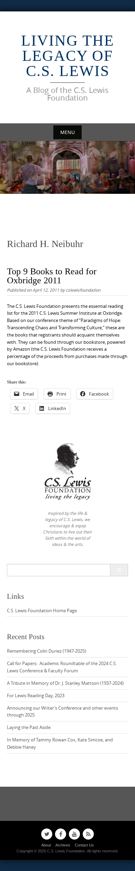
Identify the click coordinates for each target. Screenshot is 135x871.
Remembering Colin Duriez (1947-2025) (46, 651)
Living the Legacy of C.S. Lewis (67, 55)
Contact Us (84, 845)
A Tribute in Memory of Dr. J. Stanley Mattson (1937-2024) (65, 683)
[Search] (119, 570)
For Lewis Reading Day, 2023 (35, 695)
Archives (62, 845)
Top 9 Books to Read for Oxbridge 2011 (52, 275)
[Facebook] (60, 834)
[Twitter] (46, 834)
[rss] (88, 834)
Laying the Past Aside (29, 727)
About (46, 845)
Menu (67, 132)
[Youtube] (74, 834)
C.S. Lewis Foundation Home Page (42, 610)
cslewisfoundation (83, 290)
